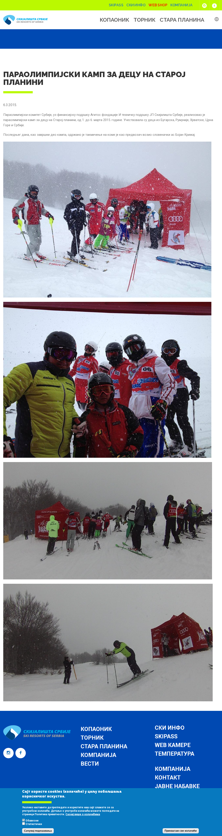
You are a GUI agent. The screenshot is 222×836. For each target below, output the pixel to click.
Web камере (173, 745)
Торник (144, 20)
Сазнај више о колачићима (82, 814)
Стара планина (182, 20)
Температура (174, 753)
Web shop (158, 5)
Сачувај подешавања (38, 830)
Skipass (116, 5)
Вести (90, 763)
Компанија (181, 5)
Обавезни (32, 820)
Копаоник (114, 20)
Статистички (34, 824)
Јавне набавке (177, 786)
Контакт (168, 777)
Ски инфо (135, 5)
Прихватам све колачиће (181, 830)
